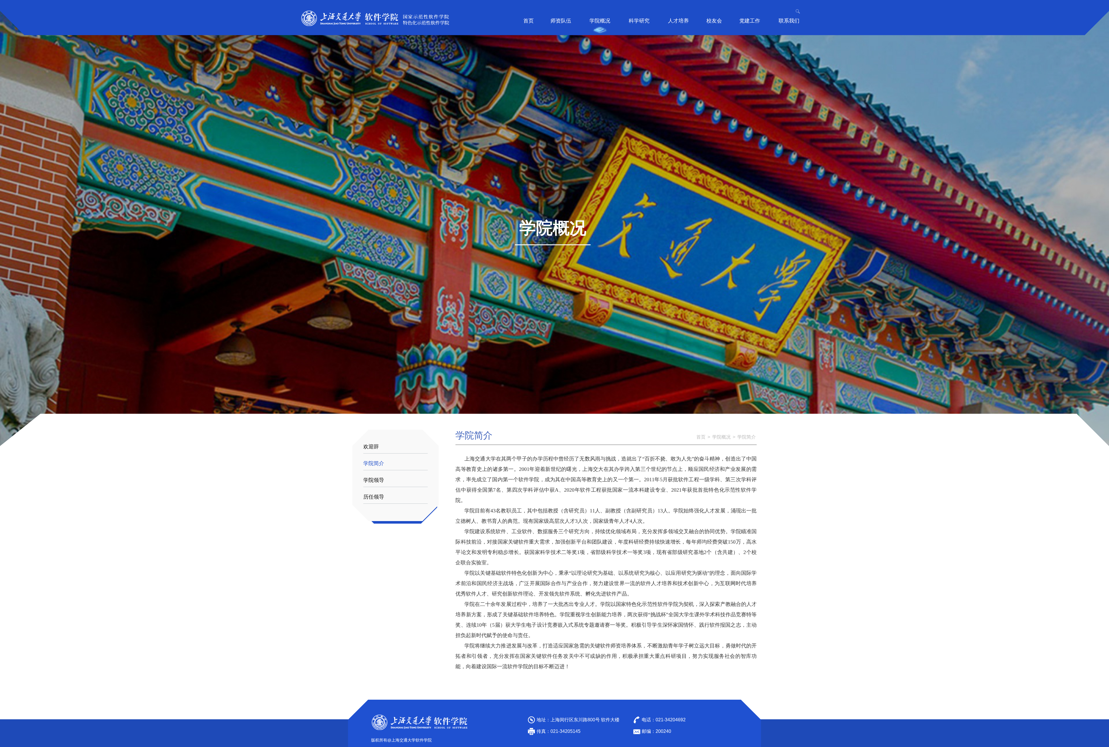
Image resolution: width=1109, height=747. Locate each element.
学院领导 (373, 480)
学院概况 (599, 21)
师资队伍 (560, 21)
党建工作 (749, 21)
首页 (528, 21)
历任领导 (373, 497)
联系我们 (789, 21)
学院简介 (373, 463)
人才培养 (678, 21)
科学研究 (639, 21)
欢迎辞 (371, 447)
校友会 (714, 21)
